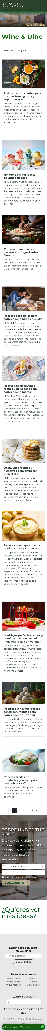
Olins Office (13, 978)
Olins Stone (33, 985)
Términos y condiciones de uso (23, 1010)
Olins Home (13, 981)
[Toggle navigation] (41, 5)
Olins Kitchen (13, 985)
